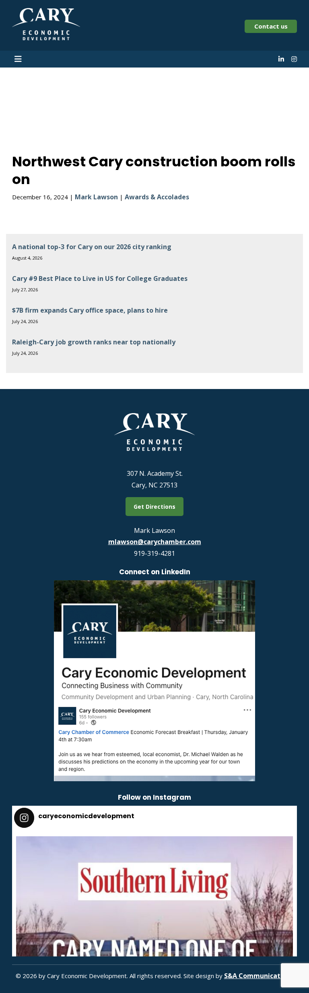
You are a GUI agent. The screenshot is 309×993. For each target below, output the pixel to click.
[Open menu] (18, 59)
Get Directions (154, 506)
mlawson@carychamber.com (154, 541)
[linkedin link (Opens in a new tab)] (281, 59)
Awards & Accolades (157, 196)
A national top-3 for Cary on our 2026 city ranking (91, 246)
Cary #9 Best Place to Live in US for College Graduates (99, 278)
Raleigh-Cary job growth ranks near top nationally (93, 342)
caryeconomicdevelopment (152, 846)
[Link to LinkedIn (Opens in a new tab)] (154, 778)
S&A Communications (259, 975)
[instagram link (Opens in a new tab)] (294, 59)
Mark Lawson (96, 196)
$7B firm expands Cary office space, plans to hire (90, 310)
